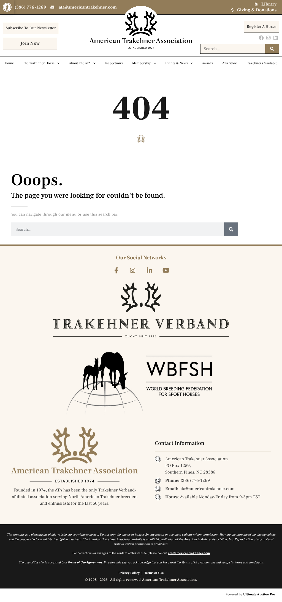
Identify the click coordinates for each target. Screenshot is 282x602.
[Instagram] (268, 37)
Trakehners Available (261, 63)
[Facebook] (261, 37)
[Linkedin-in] (149, 270)
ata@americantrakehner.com (189, 553)
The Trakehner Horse (39, 63)
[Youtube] (166, 270)
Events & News (176, 63)
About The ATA (80, 63)
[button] (7, 7)
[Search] (272, 48)
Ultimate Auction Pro (259, 594)
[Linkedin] (275, 37)
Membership (141, 63)
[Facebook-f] (116, 270)
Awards (207, 63)
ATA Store (229, 63)
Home (9, 63)
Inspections (114, 63)
